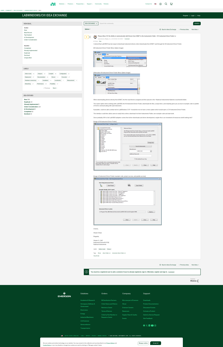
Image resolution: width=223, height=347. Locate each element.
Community (8, 10)
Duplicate (27, 53)
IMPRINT (88, 335)
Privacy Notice (110, 343)
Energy (82, 314)
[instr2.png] (116, 84)
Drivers (53, 77)
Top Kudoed (28, 35)
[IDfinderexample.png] (127, 201)
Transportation (85, 328)
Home (2, 10)
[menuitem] (62, 4)
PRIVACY (94, 335)
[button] (86, 37)
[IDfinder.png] (127, 147)
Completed (27, 48)
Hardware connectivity (30, 80)
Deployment (28, 77)
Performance (40, 83)
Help (198, 15)
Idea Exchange (18, 10)
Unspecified (28, 58)
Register (185, 15)
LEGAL (82, 335)
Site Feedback (147, 318)
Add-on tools (28, 73)
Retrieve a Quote (106, 307)
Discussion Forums (149, 307)
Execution (64, 77)
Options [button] (87, 29)
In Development (29, 37)
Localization (58, 80)
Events (124, 318)
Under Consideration (30, 40)
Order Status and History (109, 304)
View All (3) (96, 256)
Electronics (84, 310)
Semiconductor (85, 324)
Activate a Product (149, 311)
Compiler (51, 73)
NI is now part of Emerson (130, 300)
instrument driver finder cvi (119, 253)
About (124, 304)
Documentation (41, 77)
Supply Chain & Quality (129, 315)
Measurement (70, 80)
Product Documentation (151, 304)
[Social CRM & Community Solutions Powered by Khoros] (194, 280)
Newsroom (125, 311)
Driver (99, 253)
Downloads (146, 300)
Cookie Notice (47, 345)
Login (193, 15)
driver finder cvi (106, 253)
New (25, 30)
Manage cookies (102, 335)
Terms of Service (106, 311)
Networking (28, 83)
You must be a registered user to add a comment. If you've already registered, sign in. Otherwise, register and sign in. (129, 272)
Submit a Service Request (151, 315)
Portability (52, 83)
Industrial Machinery (87, 317)
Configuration (63, 73)
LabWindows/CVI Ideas (30, 10)
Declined (27, 55)
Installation (45, 80)
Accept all (155, 343)
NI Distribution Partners (108, 300)
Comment (127, 39)
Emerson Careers (127, 307)
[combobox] (145, 23)
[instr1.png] (120, 59)
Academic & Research (87, 300)
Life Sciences (84, 321)
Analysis (40, 73)
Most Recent (28, 32)
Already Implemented (30, 50)
